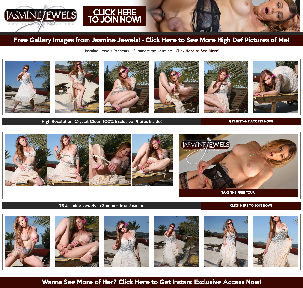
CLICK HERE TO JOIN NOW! (251, 205)
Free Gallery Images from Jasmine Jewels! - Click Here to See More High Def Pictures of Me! (151, 40)
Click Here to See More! (197, 51)
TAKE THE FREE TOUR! (238, 192)
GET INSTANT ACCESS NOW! (251, 121)
